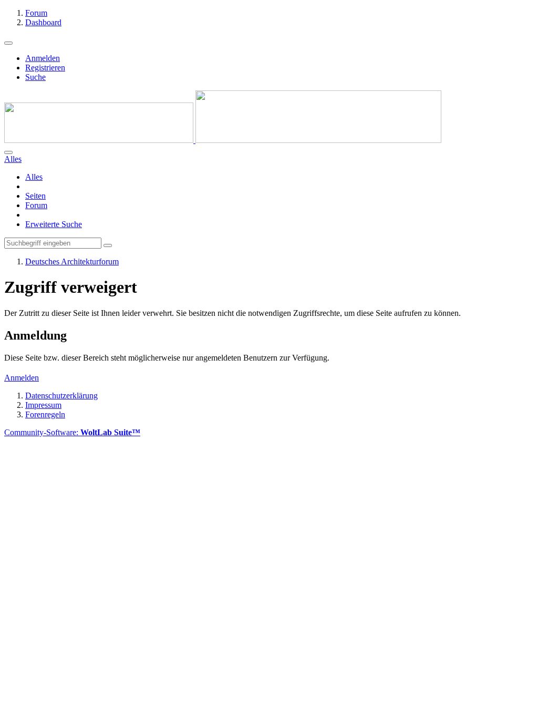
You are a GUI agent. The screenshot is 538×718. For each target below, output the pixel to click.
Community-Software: (72, 432)
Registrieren (45, 67)
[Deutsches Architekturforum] (222, 140)
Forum (36, 205)
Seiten (35, 195)
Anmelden (42, 58)
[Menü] (8, 43)
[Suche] (8, 152)
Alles (34, 176)
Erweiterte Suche (53, 224)
